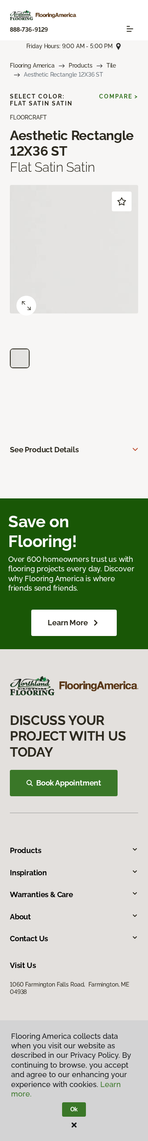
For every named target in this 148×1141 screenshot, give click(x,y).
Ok (74, 1109)
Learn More (68, 622)
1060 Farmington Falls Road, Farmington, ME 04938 (69, 988)
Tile (111, 65)
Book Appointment (68, 783)
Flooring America (32, 65)
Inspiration (28, 872)
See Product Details (44, 449)
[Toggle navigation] (130, 29)
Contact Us (29, 938)
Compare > (118, 96)
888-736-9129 (29, 29)
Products (80, 65)
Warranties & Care (41, 894)
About (20, 916)
